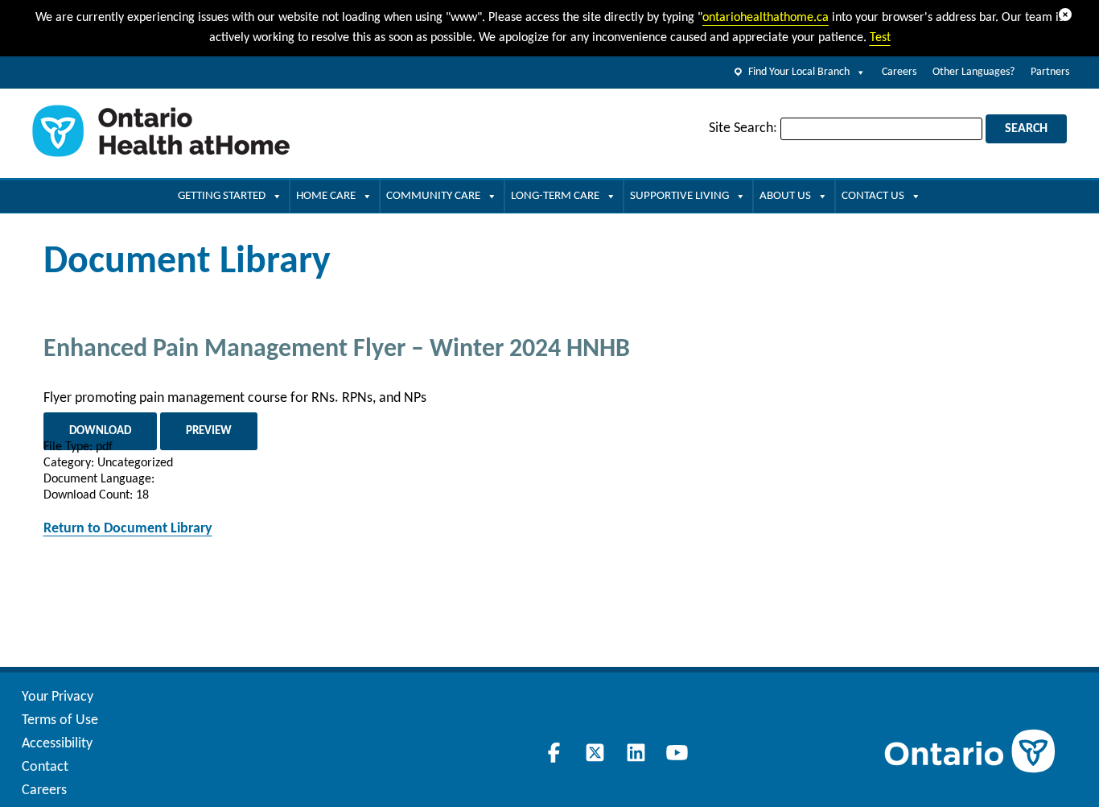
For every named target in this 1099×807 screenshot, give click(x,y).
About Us (785, 196)
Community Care (433, 196)
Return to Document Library (127, 529)
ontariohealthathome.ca (765, 17)
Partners (1050, 72)
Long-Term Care (555, 196)
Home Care (326, 196)
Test (880, 37)
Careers (899, 72)
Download (100, 431)
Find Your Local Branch (799, 72)
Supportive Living (679, 196)
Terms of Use (60, 720)
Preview (209, 431)
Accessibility (57, 744)
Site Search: (743, 128)
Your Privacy (57, 697)
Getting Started (221, 196)
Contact (45, 767)
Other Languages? (973, 72)
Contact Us (873, 196)
